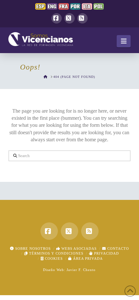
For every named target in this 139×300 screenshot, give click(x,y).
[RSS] (82, 18)
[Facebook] (56, 18)
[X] (69, 18)
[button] (124, 41)
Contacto (117, 248)
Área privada (87, 258)
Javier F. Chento (81, 270)
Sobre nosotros (32, 248)
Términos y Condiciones (55, 253)
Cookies (53, 258)
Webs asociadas (78, 248)
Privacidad (106, 253)
